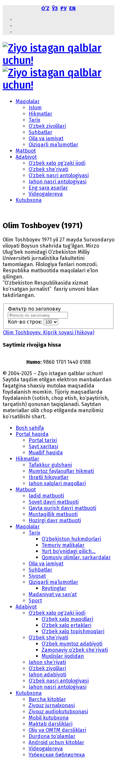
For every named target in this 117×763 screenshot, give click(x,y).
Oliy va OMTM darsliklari (57, 730)
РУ (63, 8)
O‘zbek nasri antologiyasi (59, 175)
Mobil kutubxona (49, 718)
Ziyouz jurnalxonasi (52, 705)
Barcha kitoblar (47, 699)
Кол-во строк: (26, 322)
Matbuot (26, 151)
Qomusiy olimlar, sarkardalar (76, 557)
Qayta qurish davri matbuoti (62, 508)
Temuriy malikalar (63, 545)
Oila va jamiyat (46, 138)
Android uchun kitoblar (56, 742)
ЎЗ (55, 8)
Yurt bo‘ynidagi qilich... (69, 551)
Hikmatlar (40, 114)
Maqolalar (28, 101)
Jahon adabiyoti (47, 674)
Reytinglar (54, 588)
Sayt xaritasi (43, 446)
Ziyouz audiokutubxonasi (58, 711)
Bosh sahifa (30, 428)
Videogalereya (46, 194)
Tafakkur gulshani (50, 465)
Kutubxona (29, 200)
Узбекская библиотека (57, 755)
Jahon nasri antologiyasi (57, 181)
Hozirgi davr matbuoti (55, 520)
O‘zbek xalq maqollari (67, 619)
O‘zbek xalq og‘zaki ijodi (57, 163)
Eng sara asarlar (48, 188)
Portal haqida (32, 434)
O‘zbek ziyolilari (47, 126)
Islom (35, 108)
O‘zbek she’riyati (48, 169)
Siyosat (37, 576)
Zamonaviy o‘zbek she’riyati (75, 650)
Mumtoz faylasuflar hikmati (61, 471)
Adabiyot (26, 157)
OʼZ (45, 8)
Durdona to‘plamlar (52, 736)
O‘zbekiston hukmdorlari (71, 539)
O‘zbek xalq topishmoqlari (73, 631)
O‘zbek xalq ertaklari (66, 625)
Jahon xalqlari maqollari (57, 483)
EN (72, 8)
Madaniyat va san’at (53, 594)
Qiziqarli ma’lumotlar (53, 145)
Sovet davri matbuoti (54, 502)
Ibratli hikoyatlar (49, 477)
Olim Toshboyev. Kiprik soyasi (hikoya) (48, 332)
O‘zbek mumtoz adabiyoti (72, 644)
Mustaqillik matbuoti (53, 514)
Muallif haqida (46, 452)
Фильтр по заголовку (35, 309)
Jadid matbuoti (46, 496)
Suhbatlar (40, 132)
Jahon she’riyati (47, 662)
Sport (35, 600)
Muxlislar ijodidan (63, 656)
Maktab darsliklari (50, 724)
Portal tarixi (43, 440)
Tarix (34, 120)
